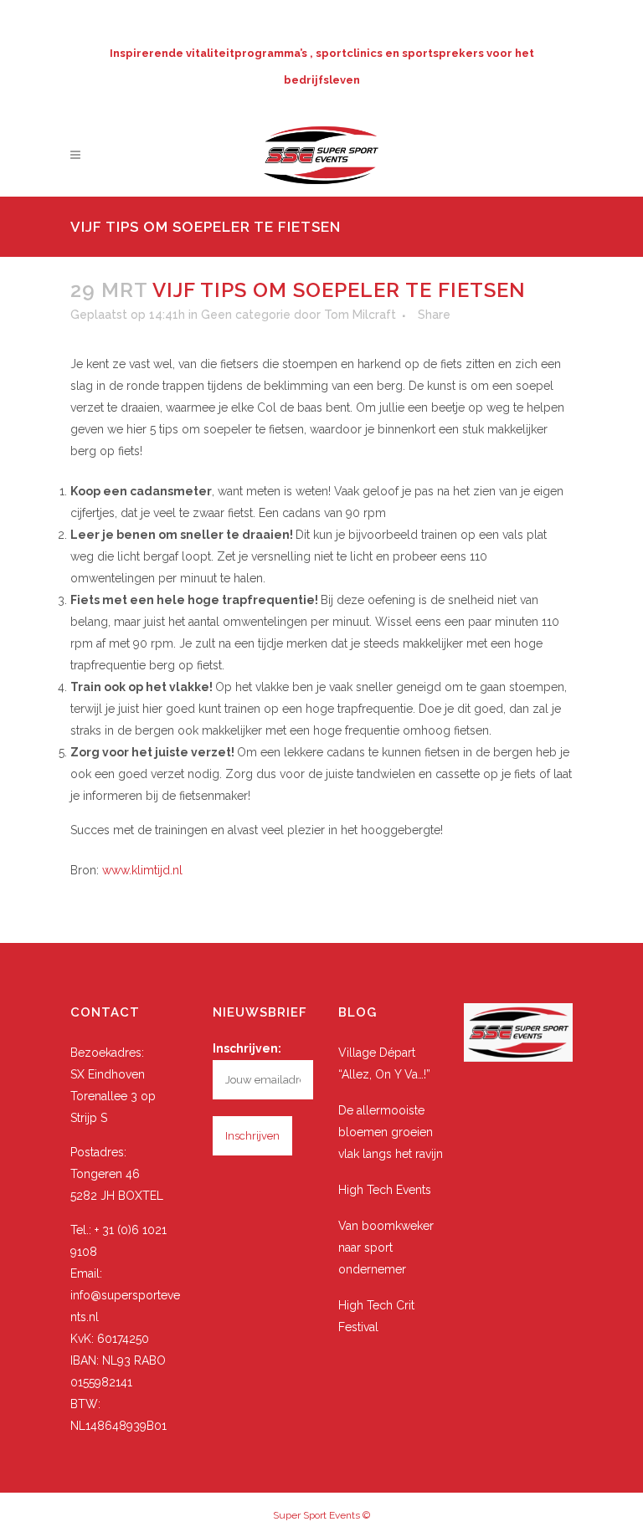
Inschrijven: (247, 1048)
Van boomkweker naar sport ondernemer (386, 1247)
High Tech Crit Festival (376, 1316)
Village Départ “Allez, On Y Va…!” (384, 1063)
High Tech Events (384, 1189)
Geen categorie (246, 314)
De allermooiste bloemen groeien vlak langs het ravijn (390, 1132)
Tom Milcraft (360, 314)
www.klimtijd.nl (142, 870)
